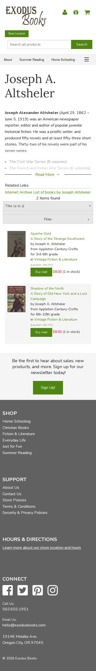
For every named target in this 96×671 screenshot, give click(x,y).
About (8, 59)
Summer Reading (31, 59)
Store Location (16, 33)
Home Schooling (63, 59)
